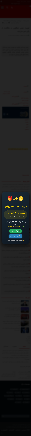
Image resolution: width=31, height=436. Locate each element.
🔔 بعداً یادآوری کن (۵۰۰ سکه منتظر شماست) (15, 240)
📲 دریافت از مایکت (15, 231)
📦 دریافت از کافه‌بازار (15, 236)
